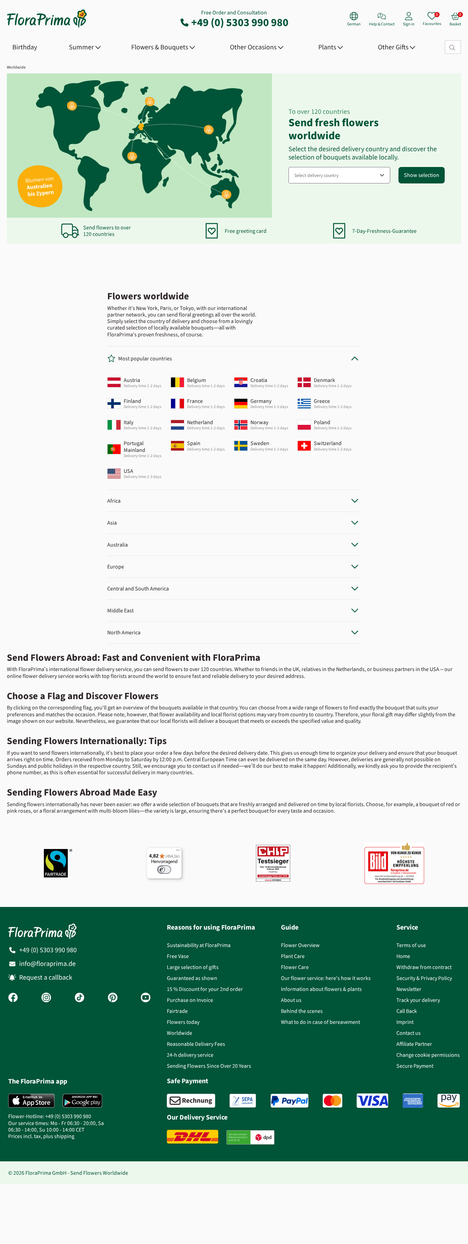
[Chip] (273, 863)
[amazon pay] (449, 1101)
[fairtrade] (58, 863)
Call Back (406, 1011)
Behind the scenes (302, 1011)
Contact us (408, 1033)
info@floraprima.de (47, 963)
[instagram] (46, 998)
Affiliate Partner (414, 1044)
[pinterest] (113, 998)
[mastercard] (332, 1101)
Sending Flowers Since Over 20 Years (209, 1065)
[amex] (413, 1100)
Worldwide (16, 67)
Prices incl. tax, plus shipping (41, 1136)
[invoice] (191, 1101)
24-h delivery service (190, 1054)
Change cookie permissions (428, 1054)
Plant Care (293, 956)
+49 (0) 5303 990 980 (239, 22)
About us (291, 1000)
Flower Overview (300, 945)
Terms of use (411, 945)
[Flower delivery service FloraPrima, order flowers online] (47, 27)
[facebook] (13, 998)
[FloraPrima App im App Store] (31, 1101)
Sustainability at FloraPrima (199, 945)
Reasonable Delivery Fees (196, 1044)
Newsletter (408, 989)
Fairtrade (177, 1011)
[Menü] (178, 852)
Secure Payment (414, 1065)
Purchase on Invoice (190, 1000)
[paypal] (289, 1101)
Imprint (405, 1022)
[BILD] (394, 863)
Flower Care (295, 967)
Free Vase (178, 956)
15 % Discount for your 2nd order (205, 989)
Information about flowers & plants (321, 989)
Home (403, 956)
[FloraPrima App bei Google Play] (82, 1101)
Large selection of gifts (193, 967)
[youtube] (145, 998)
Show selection (421, 175)
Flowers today (183, 1022)
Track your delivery (418, 1000)
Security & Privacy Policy (424, 978)
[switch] (164, 869)
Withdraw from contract (424, 967)
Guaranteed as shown (192, 978)
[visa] (372, 1100)
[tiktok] (79, 998)
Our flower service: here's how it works (326, 978)
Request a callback (45, 977)
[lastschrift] (243, 1101)
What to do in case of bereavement (320, 1022)
